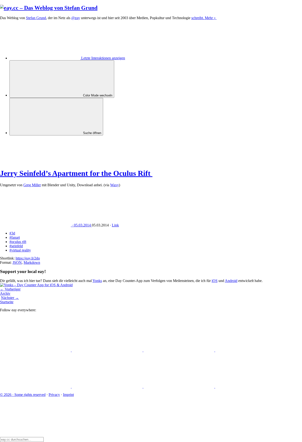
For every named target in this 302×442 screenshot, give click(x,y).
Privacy (54, 395)
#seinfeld (16, 246)
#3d (12, 233)
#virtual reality (20, 250)
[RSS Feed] (250, 387)
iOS (215, 281)
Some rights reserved (23, 395)
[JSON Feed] (179, 387)
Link (115, 225)
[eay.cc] (48, 8)
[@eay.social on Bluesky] (107, 350)
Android (231, 281)
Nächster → (10, 298)
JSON (17, 262)
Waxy (114, 185)
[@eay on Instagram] (36, 387)
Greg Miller (32, 185)
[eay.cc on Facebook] (107, 387)
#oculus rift (17, 242)
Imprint (68, 395)
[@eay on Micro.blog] (179, 350)
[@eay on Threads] (250, 350)
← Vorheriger (10, 289)
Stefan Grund (36, 18)
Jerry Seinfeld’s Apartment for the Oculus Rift (76, 173)
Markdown (32, 262)
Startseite (6, 302)
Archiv (5, 293)
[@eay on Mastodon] (36, 350)
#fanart (14, 237)
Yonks (97, 281)
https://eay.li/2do (28, 258)
